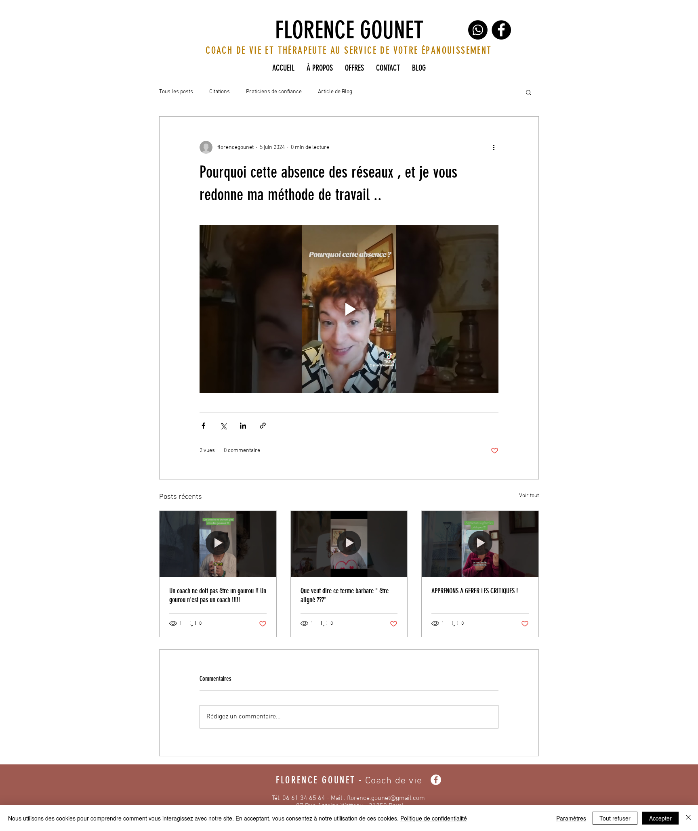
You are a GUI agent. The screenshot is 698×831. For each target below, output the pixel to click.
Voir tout (529, 495)
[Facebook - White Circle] (436, 779)
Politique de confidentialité (433, 818)
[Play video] (349, 309)
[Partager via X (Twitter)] (223, 425)
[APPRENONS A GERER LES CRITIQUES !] (480, 543)
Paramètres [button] (571, 818)
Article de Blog (335, 91)
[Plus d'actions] (493, 147)
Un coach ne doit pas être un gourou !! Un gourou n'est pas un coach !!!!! (217, 595)
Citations (219, 91)
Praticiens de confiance (274, 91)
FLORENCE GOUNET (349, 30)
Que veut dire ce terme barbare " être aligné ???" (345, 595)
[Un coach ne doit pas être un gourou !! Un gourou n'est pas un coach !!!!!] (218, 543)
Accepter (660, 818)
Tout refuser (615, 818)
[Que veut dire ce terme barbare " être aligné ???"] (349, 543)
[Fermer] (688, 818)
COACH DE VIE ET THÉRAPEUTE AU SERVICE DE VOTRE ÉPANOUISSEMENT (349, 50)
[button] (528, 92)
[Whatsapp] (478, 30)
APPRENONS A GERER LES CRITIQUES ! (474, 590)
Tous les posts (176, 91)
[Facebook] (501, 30)
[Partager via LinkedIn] (243, 425)
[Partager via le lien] (263, 425)
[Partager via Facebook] (203, 425)
